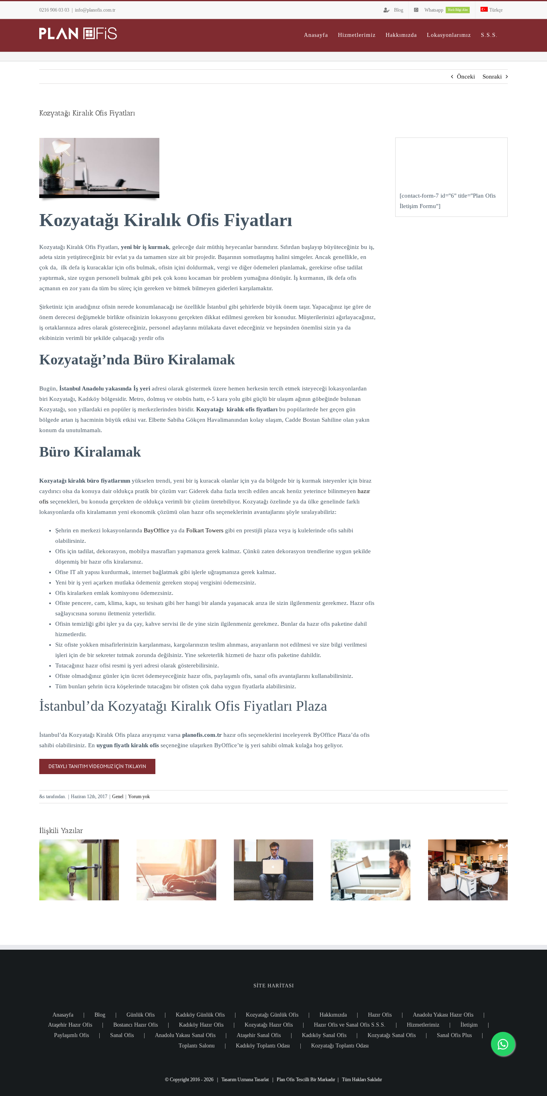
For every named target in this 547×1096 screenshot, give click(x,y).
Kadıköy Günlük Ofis (200, 1015)
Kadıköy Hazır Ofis (201, 1025)
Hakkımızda (333, 1015)
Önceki (466, 76)
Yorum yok (139, 796)
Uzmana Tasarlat (253, 1079)
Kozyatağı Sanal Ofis (392, 1035)
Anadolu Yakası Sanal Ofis (185, 1035)
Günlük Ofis (141, 1015)
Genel (117, 796)
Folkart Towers (204, 530)
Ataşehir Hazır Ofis (70, 1025)
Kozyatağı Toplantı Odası (340, 1046)
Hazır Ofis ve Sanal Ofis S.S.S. (350, 1025)
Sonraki (492, 76)
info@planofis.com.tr (95, 10)
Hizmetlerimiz (423, 1025)
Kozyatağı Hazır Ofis (269, 1025)
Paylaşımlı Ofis (71, 1035)
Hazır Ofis (380, 1015)
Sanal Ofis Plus (454, 1035)
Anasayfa (62, 1015)
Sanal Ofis (122, 1035)
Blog (100, 1015)
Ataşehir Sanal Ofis (259, 1035)
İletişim (469, 1025)
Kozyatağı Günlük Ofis (272, 1015)
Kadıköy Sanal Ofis (324, 1035)
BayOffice (156, 530)
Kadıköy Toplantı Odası (263, 1046)
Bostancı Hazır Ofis (135, 1025)
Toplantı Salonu (197, 1046)
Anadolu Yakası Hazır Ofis (443, 1015)
